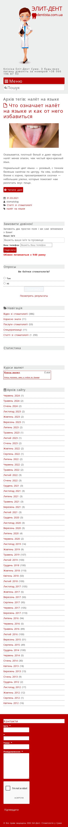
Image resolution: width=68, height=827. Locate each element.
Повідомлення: (13, 751)
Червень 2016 (11, 623)
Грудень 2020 (11, 517)
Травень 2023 (11, 432)
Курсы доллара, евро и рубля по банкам (21, 377)
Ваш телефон (11, 245)
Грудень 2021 (11, 485)
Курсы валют (12, 372)
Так (9, 278)
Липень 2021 (11, 496)
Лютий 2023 (10, 438)
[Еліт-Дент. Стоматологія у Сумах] (34, 34)
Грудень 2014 (11, 650)
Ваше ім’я (9, 235)
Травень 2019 (11, 554)
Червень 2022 (11, 464)
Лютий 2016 (10, 634)
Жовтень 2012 (11, 692)
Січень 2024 (10, 406)
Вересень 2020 (12, 528)
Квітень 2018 (11, 575)
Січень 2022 (10, 480)
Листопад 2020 (12, 522)
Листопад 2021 (12, 490)
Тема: (7, 742)
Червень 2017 (11, 607)
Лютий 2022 (10, 475)
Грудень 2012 (11, 681)
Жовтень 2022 (11, 448)
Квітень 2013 (11, 666)
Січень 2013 (10, 676)
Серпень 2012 (11, 697)
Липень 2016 (11, 618)
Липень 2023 (11, 427)
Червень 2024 (11, 395)
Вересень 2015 (12, 639)
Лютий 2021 (10, 512)
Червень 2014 (11, 655)
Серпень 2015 (11, 644)
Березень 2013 (12, 671)
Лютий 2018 (10, 581)
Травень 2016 (11, 628)
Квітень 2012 (11, 703)
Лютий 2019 (10, 559)
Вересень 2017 (12, 597)
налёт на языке (16, 208)
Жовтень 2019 (11, 549)
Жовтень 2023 (11, 416)
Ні (8, 283)
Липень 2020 (11, 533)
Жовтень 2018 (11, 570)
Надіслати (10, 249)
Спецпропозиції (12, 329)
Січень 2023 (10, 443)
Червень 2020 (11, 538)
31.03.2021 (13, 198)
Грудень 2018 (11, 565)
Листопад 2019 (12, 544)
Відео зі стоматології (15, 313)
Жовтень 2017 (11, 591)
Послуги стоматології (15, 324)
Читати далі (14, 189)
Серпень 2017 (11, 602)
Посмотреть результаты (34, 295)
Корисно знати (12, 319)
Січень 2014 (10, 660)
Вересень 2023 (12, 422)
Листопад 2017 (12, 586)
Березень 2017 (12, 613)
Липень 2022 (11, 459)
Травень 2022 (11, 469)
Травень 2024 (11, 400)
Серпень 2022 (11, 453)
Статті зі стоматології (19, 205)
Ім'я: (7, 725)
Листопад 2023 (12, 411)
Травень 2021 (11, 501)
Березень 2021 (12, 507)
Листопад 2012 (12, 687)
